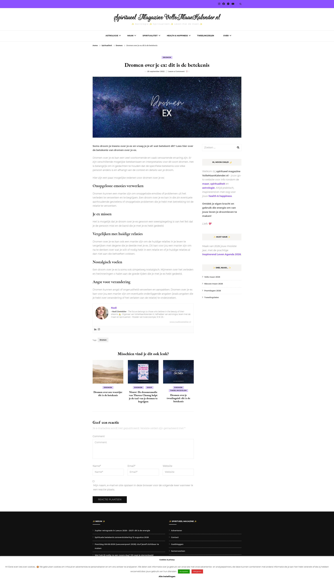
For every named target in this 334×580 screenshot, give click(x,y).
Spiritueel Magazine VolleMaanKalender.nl (167, 17)
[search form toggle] (240, 4)
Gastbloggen (177, 544)
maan (205, 183)
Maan (130, 35)
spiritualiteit (217, 183)
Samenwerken (178, 551)
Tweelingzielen (205, 35)
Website (167, 466)
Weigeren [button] (197, 571)
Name (97, 466)
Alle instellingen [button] (167, 576)
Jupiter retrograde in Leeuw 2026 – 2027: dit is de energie (122, 530)
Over (226, 35)
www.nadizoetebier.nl (180, 322)
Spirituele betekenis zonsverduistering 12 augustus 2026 (122, 537)
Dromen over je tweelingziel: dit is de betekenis (178, 398)
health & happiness (220, 196)
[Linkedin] (95, 329)
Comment (99, 436)
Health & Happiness (177, 35)
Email (131, 466)
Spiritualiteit (150, 35)
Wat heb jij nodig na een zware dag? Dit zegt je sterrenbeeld (124, 555)
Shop (149, 387)
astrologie (208, 187)
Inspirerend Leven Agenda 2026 (221, 254)
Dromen (167, 57)
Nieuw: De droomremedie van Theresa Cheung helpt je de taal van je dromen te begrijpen (143, 396)
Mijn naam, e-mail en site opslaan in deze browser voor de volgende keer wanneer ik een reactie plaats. (143, 487)
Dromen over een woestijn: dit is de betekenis (108, 393)
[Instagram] (99, 329)
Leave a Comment (176, 71)
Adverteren (176, 530)
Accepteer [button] (184, 571)
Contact (175, 537)
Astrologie (112, 35)
